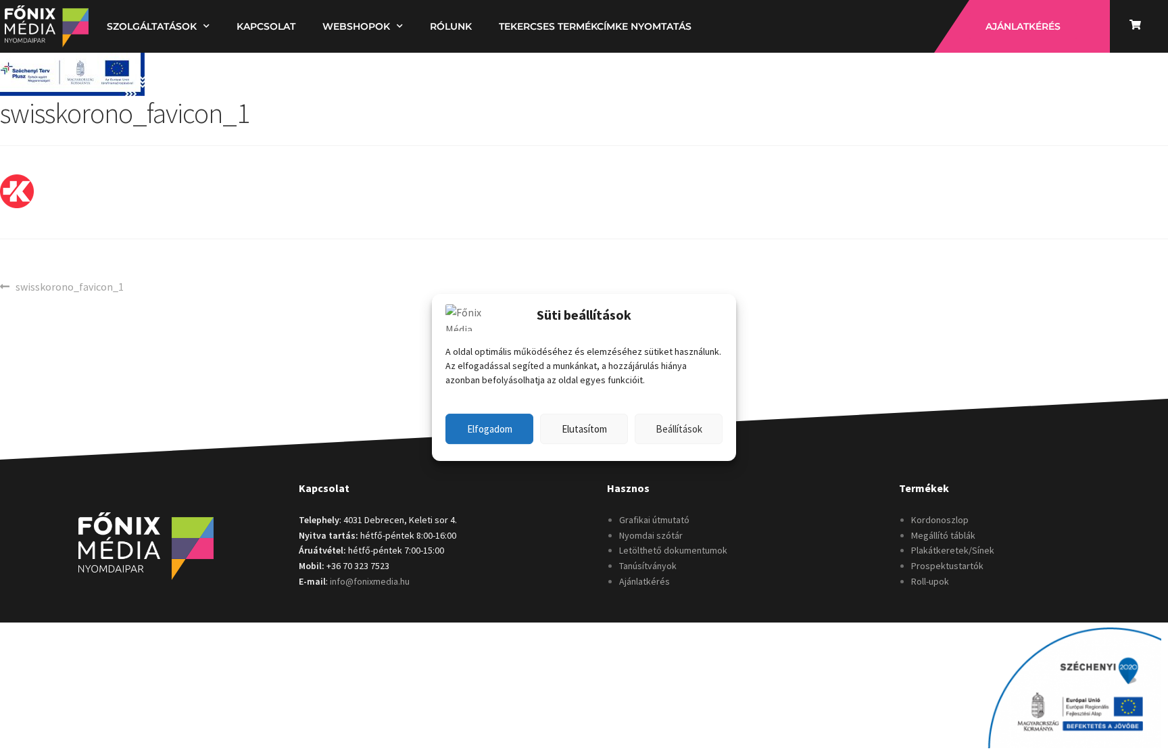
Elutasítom (584, 428)
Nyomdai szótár (651, 535)
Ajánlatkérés (644, 581)
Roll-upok (930, 581)
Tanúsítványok (648, 566)
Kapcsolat (266, 26)
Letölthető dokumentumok (673, 550)
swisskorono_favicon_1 (69, 285)
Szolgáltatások (152, 26)
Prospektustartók (947, 566)
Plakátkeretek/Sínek (952, 550)
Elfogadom (489, 428)
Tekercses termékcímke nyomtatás (595, 26)
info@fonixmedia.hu (370, 581)
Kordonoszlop (940, 520)
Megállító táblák (943, 535)
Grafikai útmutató (654, 520)
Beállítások (679, 428)
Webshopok (356, 26)
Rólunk (451, 26)
